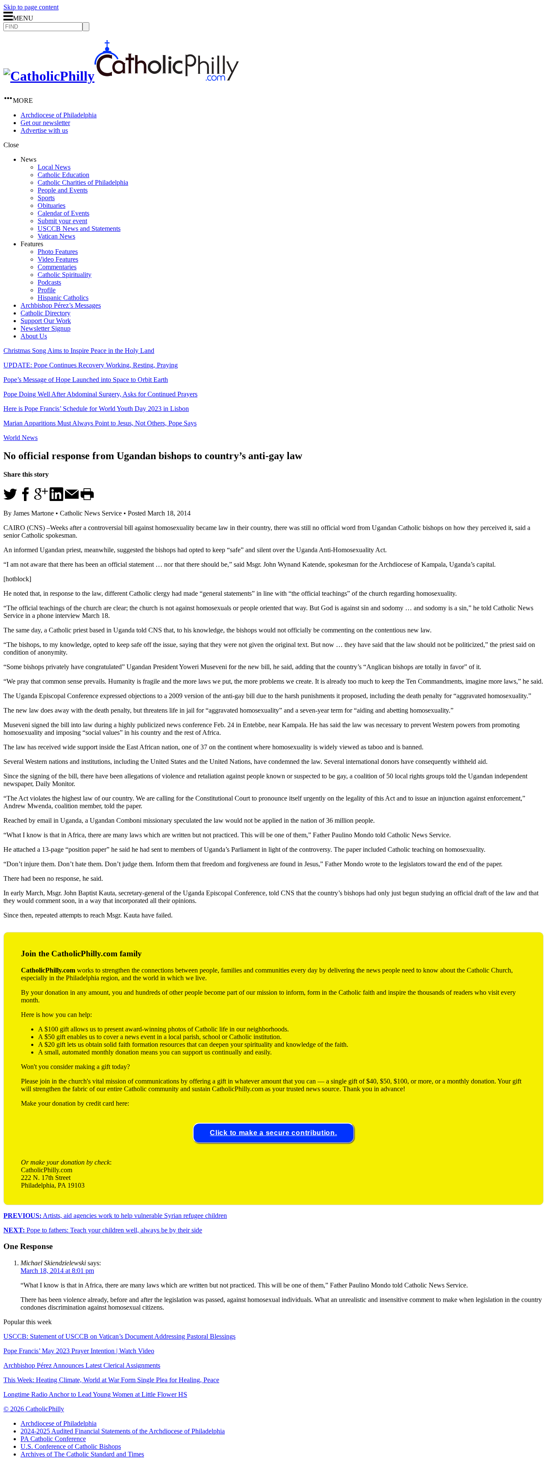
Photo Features (58, 251)
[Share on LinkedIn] (56, 498)
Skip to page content (31, 7)
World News (20, 437)
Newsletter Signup (46, 328)
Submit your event (62, 220)
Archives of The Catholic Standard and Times (82, 1454)
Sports (46, 197)
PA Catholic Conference (53, 1438)
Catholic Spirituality (64, 274)
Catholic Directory (46, 313)
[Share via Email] (72, 498)
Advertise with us (44, 130)
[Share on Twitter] (10, 498)
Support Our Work (46, 320)
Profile (47, 290)
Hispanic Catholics (63, 297)
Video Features (58, 259)
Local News (54, 167)
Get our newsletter (45, 122)
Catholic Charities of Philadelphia (83, 182)
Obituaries (51, 205)
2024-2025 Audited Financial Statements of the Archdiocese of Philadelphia (123, 1431)
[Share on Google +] (41, 498)
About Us (34, 336)
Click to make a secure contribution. (273, 1132)
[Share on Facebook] (25, 498)
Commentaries (57, 267)
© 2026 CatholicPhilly (33, 1409)
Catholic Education (63, 174)
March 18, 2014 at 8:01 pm (57, 1270)
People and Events (63, 190)
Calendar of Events (63, 213)
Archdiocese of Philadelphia (59, 115)
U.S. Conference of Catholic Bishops (71, 1446)
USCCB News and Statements (79, 228)
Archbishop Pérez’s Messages (61, 305)
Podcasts (49, 282)
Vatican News (56, 236)
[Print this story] (87, 498)
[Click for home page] (121, 76)
